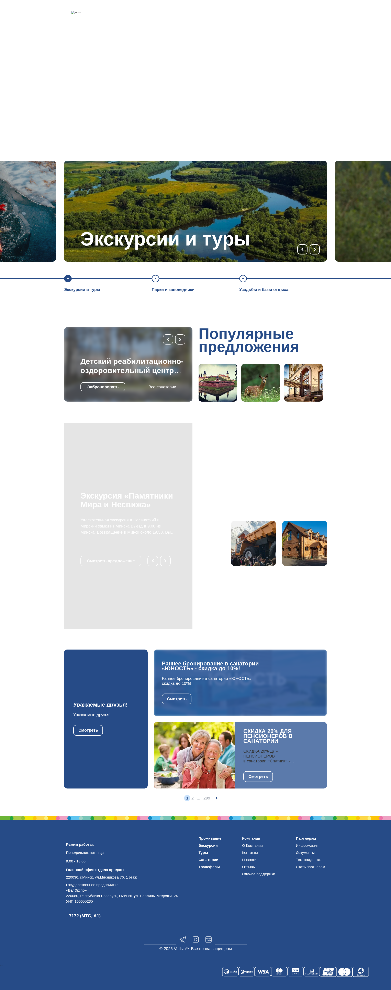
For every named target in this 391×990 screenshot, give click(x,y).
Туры (203, 853)
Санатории (208, 860)
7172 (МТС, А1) (85, 915)
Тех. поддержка (309, 860)
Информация (307, 846)
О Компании (252, 846)
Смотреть (88, 730)
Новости (249, 860)
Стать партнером (310, 867)
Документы (305, 853)
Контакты (250, 853)
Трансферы (209, 867)
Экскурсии (208, 846)
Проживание (210, 838)
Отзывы (249, 867)
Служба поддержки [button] (258, 874)
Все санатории (162, 387)
